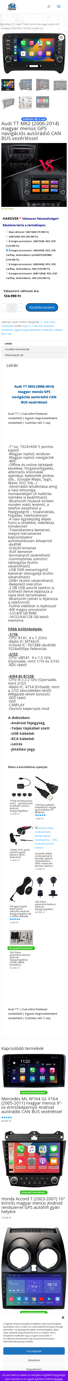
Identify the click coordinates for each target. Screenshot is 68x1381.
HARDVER (31, 221)
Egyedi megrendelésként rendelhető (33, 329)
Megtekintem (34, 1369)
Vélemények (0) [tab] (14, 355)
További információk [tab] (17, 349)
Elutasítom (34, 1360)
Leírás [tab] (8, 343)
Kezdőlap (6, 24)
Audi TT (27, 325)
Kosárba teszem (41, 307)
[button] (63, 1317)
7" (14, 24)
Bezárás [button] (58, 1379)
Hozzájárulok (34, 1351)
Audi (46, 322)
